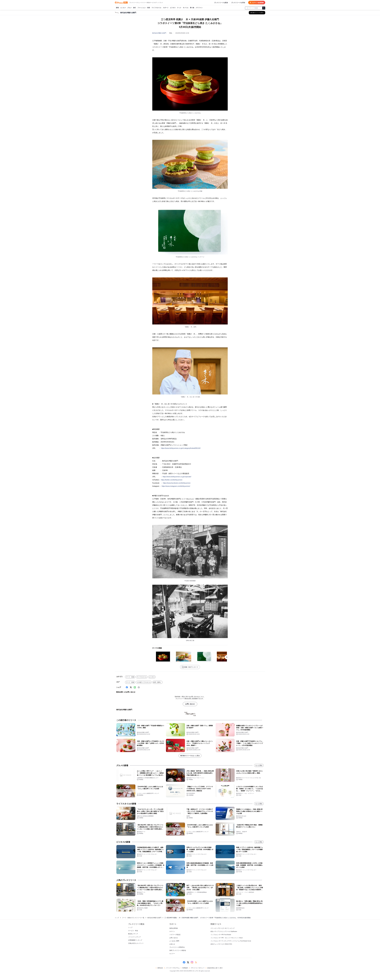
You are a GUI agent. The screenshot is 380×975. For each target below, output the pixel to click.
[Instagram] (192, 962)
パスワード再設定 (174, 934)
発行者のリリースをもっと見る (190, 755)
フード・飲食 (130, 677)
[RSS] (196, 962)
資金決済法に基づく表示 (215, 968)
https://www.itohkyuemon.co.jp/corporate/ (177, 477)
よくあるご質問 (174, 941)
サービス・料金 (133, 930)
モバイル (185, 7)
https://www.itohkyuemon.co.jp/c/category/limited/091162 (180, 448)
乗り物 (192, 7)
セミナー (172, 953)
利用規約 (185, 968)
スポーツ (165, 7)
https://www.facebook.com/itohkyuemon (176, 483)
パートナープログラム (173, 968)
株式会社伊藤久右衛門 (159, 33)
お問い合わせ (190, 704)
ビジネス (173, 7)
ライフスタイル (156, 7)
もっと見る (258, 765)
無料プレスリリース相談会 (177, 950)
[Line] (135, 687)
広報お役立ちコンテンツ (135, 943)
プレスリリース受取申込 (177, 947)
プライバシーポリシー (198, 968)
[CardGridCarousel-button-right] (227, 657)
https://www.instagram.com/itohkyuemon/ (176, 486)
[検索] (263, 8)
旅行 (134, 7)
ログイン (172, 931)
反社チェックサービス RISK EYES (221, 944)
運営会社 (160, 968)
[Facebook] (127, 687)
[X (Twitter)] (131, 687)
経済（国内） (157, 682)
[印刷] (139, 687)
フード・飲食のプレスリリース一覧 (133, 917)
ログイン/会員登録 (258, 2)
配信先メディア (133, 934)
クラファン (199, 7)
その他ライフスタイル (144, 682)
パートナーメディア (134, 937)
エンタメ (123, 7)
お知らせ (172, 944)
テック (179, 7)
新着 (117, 7)
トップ (117, 917)
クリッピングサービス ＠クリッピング (223, 928)
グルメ (129, 7)
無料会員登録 (173, 928)
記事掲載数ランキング (135, 940)
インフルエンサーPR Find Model (221, 934)
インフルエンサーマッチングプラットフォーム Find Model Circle (231, 941)
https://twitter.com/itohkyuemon (171, 480)
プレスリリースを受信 (238, 2)
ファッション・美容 (144, 7)
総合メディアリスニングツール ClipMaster (224, 931)
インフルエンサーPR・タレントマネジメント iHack (227, 938)
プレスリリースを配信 (221, 2)
